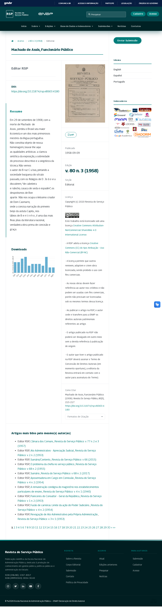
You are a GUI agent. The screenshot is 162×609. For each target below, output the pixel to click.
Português (119, 81)
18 (63, 527)
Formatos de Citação (78, 416)
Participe (109, 3)
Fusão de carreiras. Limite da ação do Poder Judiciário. (60, 505)
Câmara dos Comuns (42, 441)
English (117, 69)
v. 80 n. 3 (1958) (35, 41)
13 (44, 527)
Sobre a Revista (73, 558)
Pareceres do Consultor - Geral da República (55, 496)
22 (78, 527)
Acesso (153, 14)
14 (48, 527)
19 (67, 527)
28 (101, 527)
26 (93, 527)
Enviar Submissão (127, 40)
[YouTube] (31, 586)
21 (74, 527)
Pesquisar (96, 14)
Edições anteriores (108, 564)
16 (55, 527)
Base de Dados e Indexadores (75, 26)
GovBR (8, 3)
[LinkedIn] (23, 586)
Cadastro (138, 14)
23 (82, 527)
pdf (72, 134)
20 (70, 527)
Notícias (122, 26)
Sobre (34, 26)
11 (36, 527)
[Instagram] (8, 586)
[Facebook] (38, 586)
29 (105, 527)
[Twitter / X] (16, 586)
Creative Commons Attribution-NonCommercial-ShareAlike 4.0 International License (84, 230)
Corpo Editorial (73, 564)
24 (86, 527)
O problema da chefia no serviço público (53, 464)
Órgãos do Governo (148, 3)
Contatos (136, 26)
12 (40, 527)
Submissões (104, 26)
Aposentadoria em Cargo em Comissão (52, 477)
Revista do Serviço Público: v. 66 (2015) (74, 459)
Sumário (35, 473)
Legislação (126, 3)
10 (32, 527)
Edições (49, 26)
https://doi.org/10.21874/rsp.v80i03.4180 (35, 91)
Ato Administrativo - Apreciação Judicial (52, 450)
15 (51, 527)
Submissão (71, 570)
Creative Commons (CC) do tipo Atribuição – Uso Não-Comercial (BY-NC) (84, 248)
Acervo (21, 41)
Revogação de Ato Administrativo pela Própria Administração (64, 514)
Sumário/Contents (41, 459)
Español (118, 75)
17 (59, 527)
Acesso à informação (88, 3)
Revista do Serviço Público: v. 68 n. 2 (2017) (65, 473)
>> (114, 527)
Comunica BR (65, 3)
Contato (70, 576)
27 (97, 527)
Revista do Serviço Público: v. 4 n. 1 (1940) (67, 491)
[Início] (12, 41)
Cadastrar (137, 564)
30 (108, 527)
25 (89, 527)
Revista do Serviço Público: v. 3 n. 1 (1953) (41, 518)
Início (24, 26)
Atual (101, 558)
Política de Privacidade (77, 582)
